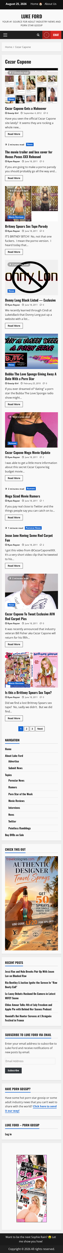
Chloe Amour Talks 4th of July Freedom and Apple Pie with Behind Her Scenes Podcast (28, 1007)
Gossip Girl (13, 113)
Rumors (12, 443)
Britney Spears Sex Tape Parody (31, 203)
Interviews (14, 808)
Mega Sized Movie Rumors (22, 496)
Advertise (13, 761)
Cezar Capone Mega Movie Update (31, 430)
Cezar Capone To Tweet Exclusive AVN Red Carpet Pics (31, 591)
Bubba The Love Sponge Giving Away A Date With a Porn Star (31, 351)
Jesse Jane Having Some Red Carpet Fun (29, 538)
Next (40, 728)
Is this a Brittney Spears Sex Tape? (31, 670)
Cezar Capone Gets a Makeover (31, 85)
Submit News (15, 768)
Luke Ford (31, 16)
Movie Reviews (16, 217)
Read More (15, 134)
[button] (5, 34)
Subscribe (13, 1070)
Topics (8, 775)
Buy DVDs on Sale (14, 835)
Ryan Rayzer (14, 161)
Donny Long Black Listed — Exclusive (31, 277)
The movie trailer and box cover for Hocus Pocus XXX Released (28, 154)
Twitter (12, 821)
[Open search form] (38, 35)
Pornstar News (33, 527)
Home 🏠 (36, 4)
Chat (56, 35)
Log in (8, 1134)
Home (8, 749)
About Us (50, 4)
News (11, 99)
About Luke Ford (14, 756)
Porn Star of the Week (20, 794)
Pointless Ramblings (19, 828)
